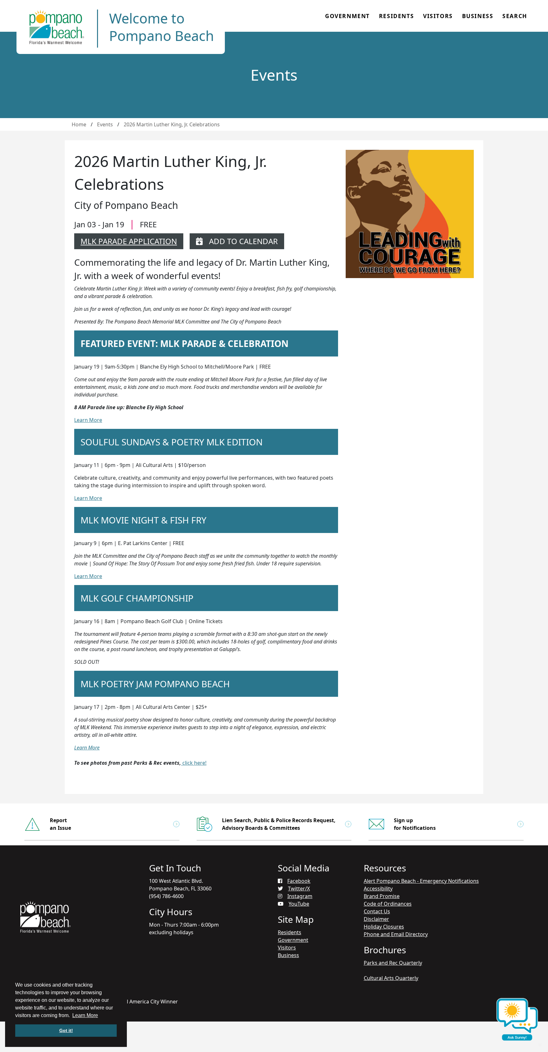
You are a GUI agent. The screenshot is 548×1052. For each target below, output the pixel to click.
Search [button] (514, 16)
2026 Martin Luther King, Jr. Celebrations (172, 124)
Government (347, 16)
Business (477, 16)
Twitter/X (299, 888)
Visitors (438, 16)
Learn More (88, 419)
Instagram (299, 896)
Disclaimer (376, 919)
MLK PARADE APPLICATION (129, 241)
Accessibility (378, 888)
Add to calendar (243, 241)
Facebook (298, 880)
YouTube (299, 903)
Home (79, 124)
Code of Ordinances (388, 903)
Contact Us (377, 911)
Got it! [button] (66, 1030)
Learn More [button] (85, 1015)
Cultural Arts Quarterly (391, 978)
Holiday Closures (384, 926)
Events (105, 124)
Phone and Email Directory (396, 934)
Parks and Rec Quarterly (393, 962)
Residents (396, 16)
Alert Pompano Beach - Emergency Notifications (421, 880)
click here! (193, 762)
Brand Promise (382, 896)
